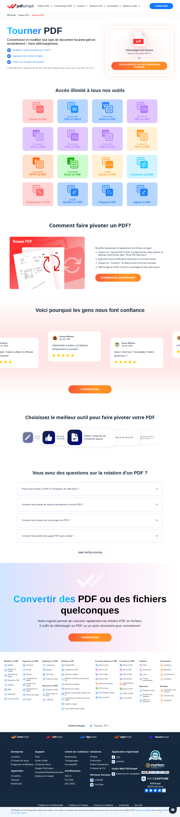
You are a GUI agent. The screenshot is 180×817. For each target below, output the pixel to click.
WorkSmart (16, 784)
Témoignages (71, 761)
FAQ (37, 757)
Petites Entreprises (99, 764)
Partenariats (71, 757)
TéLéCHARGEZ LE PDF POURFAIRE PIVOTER (139, 65)
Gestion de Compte (44, 776)
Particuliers (95, 761)
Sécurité (138, 805)
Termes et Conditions (103, 805)
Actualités (16, 776)
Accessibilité (71, 764)
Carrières (15, 757)
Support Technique (44, 768)
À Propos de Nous (20, 761)
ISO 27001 (70, 784)
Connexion (161, 6)
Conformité (124, 805)
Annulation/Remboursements (49, 772)
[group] (90, 437)
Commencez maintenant (118, 277)
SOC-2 (68, 776)
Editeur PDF (24, 15)
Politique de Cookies (78, 805)
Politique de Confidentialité (50, 805)
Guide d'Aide (41, 761)
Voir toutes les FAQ (90, 552)
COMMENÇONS (90, 637)
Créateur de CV (97, 768)
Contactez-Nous (43, 764)
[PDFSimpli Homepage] (20, 6)
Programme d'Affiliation (22, 764)
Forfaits (94, 757)
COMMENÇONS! (90, 389)
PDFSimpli (11, 15)
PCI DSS (69, 780)
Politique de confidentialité (145, 810)
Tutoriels (15, 780)
